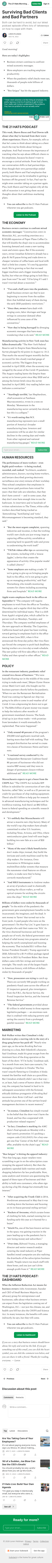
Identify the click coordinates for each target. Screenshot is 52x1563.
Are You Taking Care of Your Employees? (17, 1440)
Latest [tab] (12, 1431)
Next (43, 1379)
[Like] (4, 42)
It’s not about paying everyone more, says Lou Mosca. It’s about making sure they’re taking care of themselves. (19, 1446)
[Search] (47, 1431)
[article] (26, 1446)
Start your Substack (19, 1550)
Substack (13, 1557)
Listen (46, 35)
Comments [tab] (8, 1397)
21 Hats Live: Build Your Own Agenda (18, 1486)
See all (7, 1506)
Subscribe (36, 4)
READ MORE (42, 335)
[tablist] (13, 1397)
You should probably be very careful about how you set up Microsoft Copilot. (18, 1469)
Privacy (28, 1541)
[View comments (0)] (11, 42)
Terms (35, 1541)
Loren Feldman (15, 34)
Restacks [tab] (20, 1397)
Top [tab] (5, 1431)
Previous (10, 1379)
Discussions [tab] (23, 1431)
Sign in (46, 4)
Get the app (39, 1550)
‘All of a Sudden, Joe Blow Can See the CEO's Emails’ (18, 1463)
